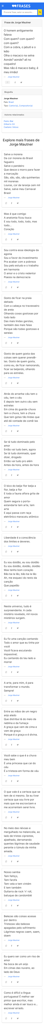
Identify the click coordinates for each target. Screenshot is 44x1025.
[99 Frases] (21, 6)
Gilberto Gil (9, 124)
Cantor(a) (13, 105)
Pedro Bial (8, 121)
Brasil (11, 102)
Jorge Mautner (13, 77)
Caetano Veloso (11, 127)
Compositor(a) (26, 105)
